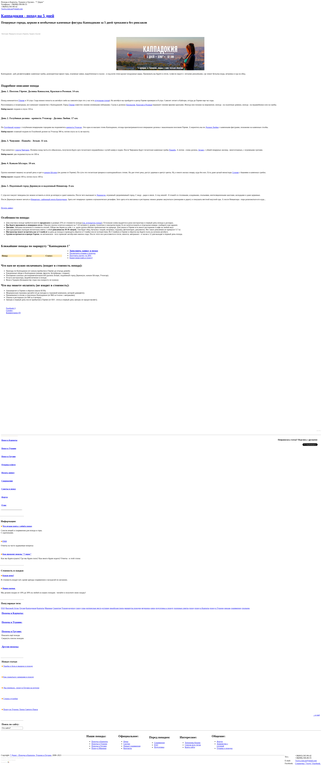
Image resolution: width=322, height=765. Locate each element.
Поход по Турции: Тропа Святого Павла (20, 709)
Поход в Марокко (98, 748)
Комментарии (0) (13, 313)
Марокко (48, 608)
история (105, 608)
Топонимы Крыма (192, 743)
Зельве (201, 150)
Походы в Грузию (99, 746)
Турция (65, 608)
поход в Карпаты (202, 608)
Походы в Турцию (99, 744)
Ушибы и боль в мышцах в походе (18, 666)
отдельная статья (102, 100)
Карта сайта (190, 747)
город (78, 608)
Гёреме (21, 100)
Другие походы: (10, 646)
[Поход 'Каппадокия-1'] (160, 69)
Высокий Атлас (12, 608)
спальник (246, 608)
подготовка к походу (164, 608)
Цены (125, 741)
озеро (152, 608)
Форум (220, 741)
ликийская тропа (116, 608)
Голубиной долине (12, 127)
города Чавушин (22, 150)
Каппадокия (31, 608)
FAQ (3, 608)
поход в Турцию (217, 608)
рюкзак (227, 608)
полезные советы (181, 608)
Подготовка (159, 747)
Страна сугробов (10, 699)
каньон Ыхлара (50, 172)
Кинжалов (130, 105)
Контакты (127, 748)
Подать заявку (7, 208)
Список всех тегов (193, 745)
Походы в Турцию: (12, 622)
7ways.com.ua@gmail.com (306, 761)
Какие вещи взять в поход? (81, 258)
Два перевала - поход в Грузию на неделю (21, 688)
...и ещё (316, 715)
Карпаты (40, 608)
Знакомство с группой (222, 745)
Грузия (22, 608)
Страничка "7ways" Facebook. (308, 763)
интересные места (94, 608)
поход (191, 608)
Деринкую (101, 195)
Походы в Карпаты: (13, 613)
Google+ (9, 310)
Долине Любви (212, 127)
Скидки (126, 744)
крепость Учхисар (74, 127)
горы (83, 608)
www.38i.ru (319, 430)
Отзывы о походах (225, 748)
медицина (145, 608)
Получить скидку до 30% (80, 255)
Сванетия (57, 608)
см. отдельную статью (92, 223)
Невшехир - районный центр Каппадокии (49, 199)
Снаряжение (159, 743)
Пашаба (172, 150)
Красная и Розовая (144, 105)
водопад (71, 608)
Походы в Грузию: (12, 631)
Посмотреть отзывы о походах (83, 253)
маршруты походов (132, 608)
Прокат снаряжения (131, 746)
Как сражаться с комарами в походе (18, 677)
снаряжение (236, 608)
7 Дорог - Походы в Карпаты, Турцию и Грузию (30, 755)
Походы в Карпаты (99, 741)
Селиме (235, 172)
